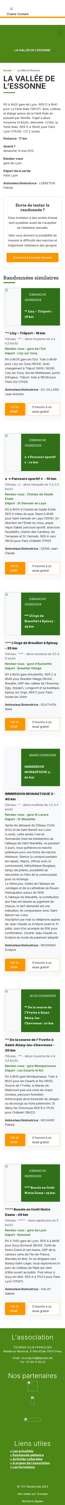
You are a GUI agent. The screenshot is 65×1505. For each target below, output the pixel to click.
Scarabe (42, 1494)
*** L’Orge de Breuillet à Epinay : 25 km (39, 621)
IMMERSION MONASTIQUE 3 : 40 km (37, 772)
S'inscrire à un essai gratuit (42, 409)
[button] (60, 33)
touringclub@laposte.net (37, 1358)
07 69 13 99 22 (35, 1362)
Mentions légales (32, 1501)
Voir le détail (14, 409)
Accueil (7, 70)
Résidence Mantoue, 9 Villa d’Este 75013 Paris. (32, 1351)
